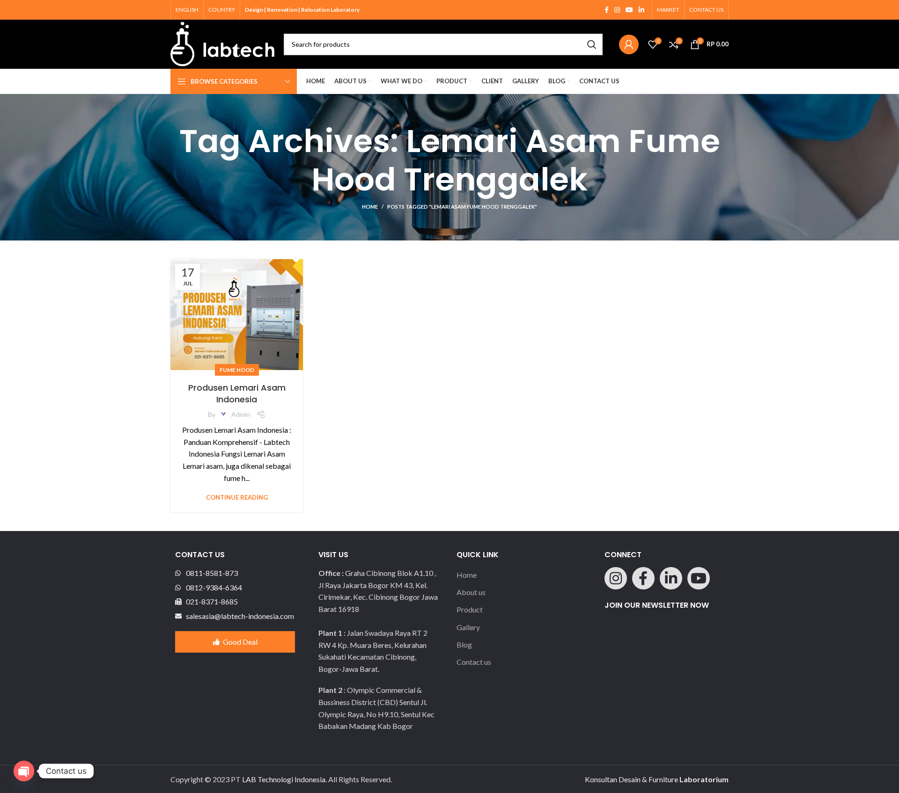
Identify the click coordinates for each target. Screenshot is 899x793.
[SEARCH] (592, 44)
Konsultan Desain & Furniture (657, 779)
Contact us (474, 661)
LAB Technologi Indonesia (283, 779)
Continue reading (237, 498)
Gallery (468, 627)
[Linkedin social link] (641, 10)
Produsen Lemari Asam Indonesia (237, 393)
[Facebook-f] (643, 578)
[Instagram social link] (617, 10)
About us (471, 592)
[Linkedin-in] (671, 578)
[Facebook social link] (607, 10)
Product (470, 609)
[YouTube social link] (629, 10)
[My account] (628, 44)
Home (370, 207)
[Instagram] (615, 578)
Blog (464, 644)
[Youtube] (698, 578)
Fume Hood (237, 369)
